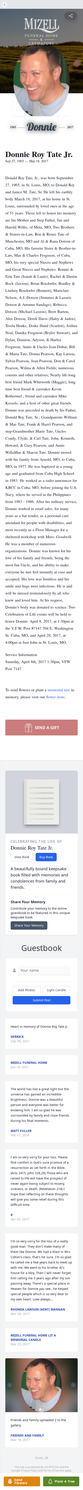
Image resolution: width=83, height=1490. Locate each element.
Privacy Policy (29, 1470)
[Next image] (73, 1385)
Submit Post (41, 1000)
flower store (55, 696)
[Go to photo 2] (43, 1409)
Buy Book (46, 857)
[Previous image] (9, 1385)
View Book (21, 857)
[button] (41, 1385)
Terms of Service (53, 1470)
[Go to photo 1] (40, 1409)
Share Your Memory (29, 925)
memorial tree (59, 689)
